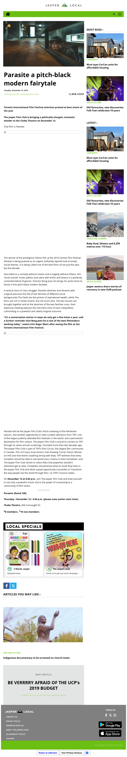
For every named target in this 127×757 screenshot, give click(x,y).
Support (10, 738)
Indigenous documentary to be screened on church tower (36, 657)
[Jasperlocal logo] (19, 712)
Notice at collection (48, 753)
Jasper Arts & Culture (30, 94)
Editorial (45, 695)
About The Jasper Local (17, 730)
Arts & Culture (94, 102)
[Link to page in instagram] (115, 715)
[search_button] (114, 14)
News (53, 695)
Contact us (11, 717)
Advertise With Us (15, 725)
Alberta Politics (30, 695)
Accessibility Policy (16, 734)
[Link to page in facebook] (6, 586)
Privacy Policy (13, 721)
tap (119, 14)
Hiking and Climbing (97, 238)
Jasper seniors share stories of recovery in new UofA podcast (104, 288)
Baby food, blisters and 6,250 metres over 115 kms (103, 245)
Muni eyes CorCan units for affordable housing (102, 66)
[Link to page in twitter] (13, 586)
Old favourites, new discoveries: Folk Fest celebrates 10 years (105, 109)
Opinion (61, 695)
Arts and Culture (11, 94)
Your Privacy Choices (71, 753)
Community (92, 59)
